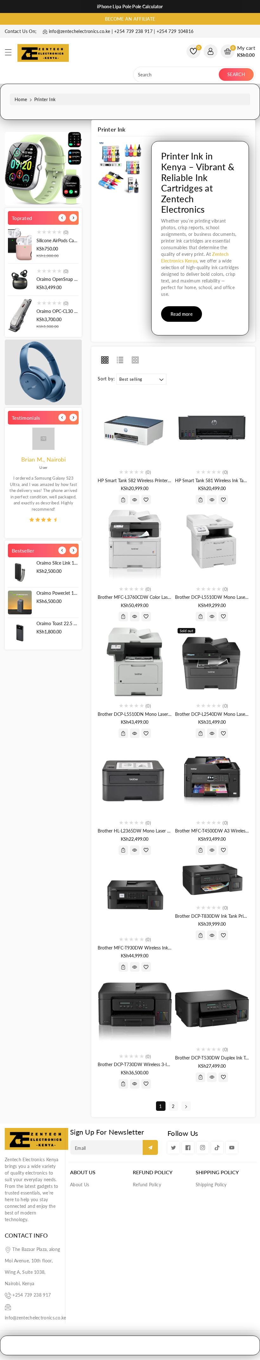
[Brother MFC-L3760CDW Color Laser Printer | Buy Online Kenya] (135, 544)
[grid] (105, 360)
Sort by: (106, 378)
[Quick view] (135, 499)
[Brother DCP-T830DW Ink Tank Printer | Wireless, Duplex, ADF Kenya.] (212, 879)
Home (21, 99)
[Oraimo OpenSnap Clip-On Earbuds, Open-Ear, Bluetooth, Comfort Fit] (20, 279)
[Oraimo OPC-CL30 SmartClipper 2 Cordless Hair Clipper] (20, 315)
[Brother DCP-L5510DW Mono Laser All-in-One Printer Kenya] (212, 544)
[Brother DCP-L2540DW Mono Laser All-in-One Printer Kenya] (212, 661)
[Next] (73, 218)
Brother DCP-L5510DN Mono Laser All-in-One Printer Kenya (157, 714)
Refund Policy (152, 1172)
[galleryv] (135, 360)
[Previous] (62, 218)
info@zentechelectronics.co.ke (35, 1317)
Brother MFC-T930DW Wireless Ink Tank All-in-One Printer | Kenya (163, 947)
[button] (11, 54)
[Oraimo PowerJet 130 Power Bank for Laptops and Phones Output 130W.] (20, 602)
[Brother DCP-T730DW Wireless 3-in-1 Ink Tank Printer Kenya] (135, 1012)
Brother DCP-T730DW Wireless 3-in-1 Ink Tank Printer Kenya (158, 1064)
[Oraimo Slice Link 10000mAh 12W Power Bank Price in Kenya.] (20, 572)
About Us (82, 1172)
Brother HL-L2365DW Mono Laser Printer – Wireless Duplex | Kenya (165, 830)
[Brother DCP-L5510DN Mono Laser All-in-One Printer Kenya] (135, 661)
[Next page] (186, 1106)
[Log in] (211, 51)
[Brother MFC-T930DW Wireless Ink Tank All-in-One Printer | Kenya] (135, 895)
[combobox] (176, 74)
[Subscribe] (150, 1147)
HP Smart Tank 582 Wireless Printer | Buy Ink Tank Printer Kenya (161, 480)
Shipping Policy (217, 1172)
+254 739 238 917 (31, 1295)
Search (236, 74)
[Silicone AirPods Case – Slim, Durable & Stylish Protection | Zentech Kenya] (20, 244)
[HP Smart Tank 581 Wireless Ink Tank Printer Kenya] (212, 428)
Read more (181, 314)
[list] (120, 360)
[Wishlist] (146, 499)
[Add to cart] (123, 499)
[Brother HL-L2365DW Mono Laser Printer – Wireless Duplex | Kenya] (135, 778)
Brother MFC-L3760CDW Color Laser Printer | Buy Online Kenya (161, 597)
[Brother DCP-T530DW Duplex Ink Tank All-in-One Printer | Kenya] (212, 1008)
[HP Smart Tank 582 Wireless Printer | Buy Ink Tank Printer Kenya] (135, 428)
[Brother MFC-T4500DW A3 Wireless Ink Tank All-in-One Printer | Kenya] (212, 778)
